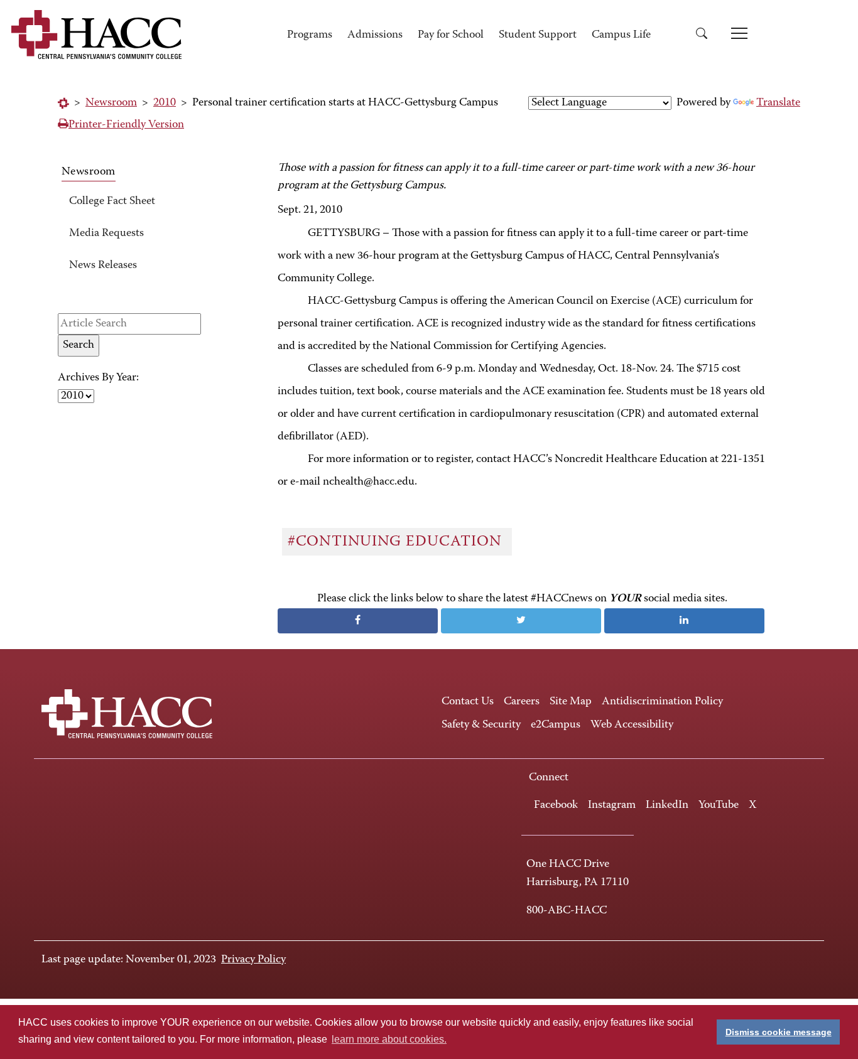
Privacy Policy (253, 959)
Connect (548, 777)
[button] (706, 35)
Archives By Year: (98, 378)
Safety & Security (481, 725)
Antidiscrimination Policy (662, 701)
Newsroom (111, 103)
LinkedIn (667, 805)
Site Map (571, 701)
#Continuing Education (397, 541)
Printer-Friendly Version (126, 125)
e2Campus (555, 725)
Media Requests (106, 233)
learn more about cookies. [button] (389, 1039)
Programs (309, 35)
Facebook (556, 805)
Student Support (538, 35)
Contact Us (468, 701)
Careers (522, 701)
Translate (778, 103)
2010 (164, 103)
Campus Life (621, 35)
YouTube (718, 805)
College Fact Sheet (112, 201)
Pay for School (451, 35)
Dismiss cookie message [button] (778, 1032)
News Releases (103, 265)
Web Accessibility (631, 725)
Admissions (375, 35)
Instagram (612, 805)
